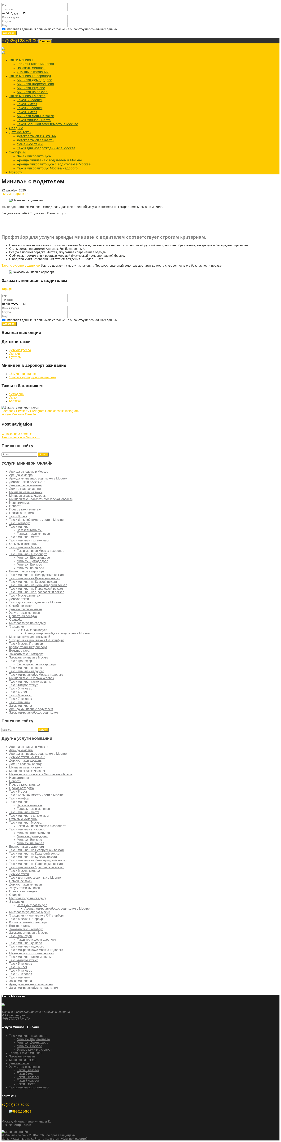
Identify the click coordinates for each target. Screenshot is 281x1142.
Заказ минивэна (20, 705)
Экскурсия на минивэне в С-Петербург (36, 640)
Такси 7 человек (29, 108)
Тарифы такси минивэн (35, 64)
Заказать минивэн (31, 68)
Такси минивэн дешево (25, 667)
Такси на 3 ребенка (17, 433)
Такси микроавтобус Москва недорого (47, 168)
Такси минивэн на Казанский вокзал (34, 578)
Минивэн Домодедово (34, 80)
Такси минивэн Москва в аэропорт (41, 550)
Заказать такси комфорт (26, 654)
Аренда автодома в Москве (28, 471)
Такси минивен (19, 702)
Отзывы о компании (33, 72)
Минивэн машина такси (35, 116)
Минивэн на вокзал (32, 92)
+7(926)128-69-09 (20, 40)
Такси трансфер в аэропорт (36, 664)
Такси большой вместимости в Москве (47, 124)
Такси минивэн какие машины (30, 681)
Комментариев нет (16, 193)
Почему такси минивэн (25, 509)
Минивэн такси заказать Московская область (40, 499)
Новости (16, 172)
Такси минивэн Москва (27, 96)
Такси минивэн (21, 60)
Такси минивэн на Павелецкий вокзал (36, 588)
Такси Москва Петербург (26, 643)
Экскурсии (17, 152)
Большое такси (20, 650)
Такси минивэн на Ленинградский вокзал (38, 585)
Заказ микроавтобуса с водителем (33, 712)
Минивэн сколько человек (27, 495)
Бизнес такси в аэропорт (26, 571)
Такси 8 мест (27, 112)
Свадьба (16, 128)
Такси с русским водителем (21, 265)
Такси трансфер (20, 661)
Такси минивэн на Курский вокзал (33, 581)
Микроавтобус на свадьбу (27, 623)
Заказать (45, 41)
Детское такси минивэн (25, 609)
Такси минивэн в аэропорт (30, 76)
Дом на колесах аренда (25, 488)
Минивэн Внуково (31, 88)
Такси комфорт (19, 523)
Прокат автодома (21, 512)
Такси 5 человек (29, 100)
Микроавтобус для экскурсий (29, 636)
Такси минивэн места (34, 120)
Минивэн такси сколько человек (31, 678)
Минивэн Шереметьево (35, 84)
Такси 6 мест (27, 104)
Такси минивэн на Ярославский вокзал (36, 592)
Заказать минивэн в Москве (29, 657)
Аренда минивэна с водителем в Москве (49, 160)
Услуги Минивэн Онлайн (19, 414)
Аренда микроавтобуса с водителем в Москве (54, 164)
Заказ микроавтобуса (34, 156)
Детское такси (20, 132)
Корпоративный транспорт (28, 647)
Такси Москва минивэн (25, 595)
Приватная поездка (23, 616)
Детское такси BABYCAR (36, 136)
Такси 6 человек (20, 695)
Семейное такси (30, 144)
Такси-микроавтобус (23, 685)
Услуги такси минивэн (24, 612)
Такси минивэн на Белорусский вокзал (36, 574)
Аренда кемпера (21, 475)
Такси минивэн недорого (26, 671)
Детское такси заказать (35, 140)
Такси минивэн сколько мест (29, 540)
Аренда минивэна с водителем (31, 709)
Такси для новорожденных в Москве (46, 148)
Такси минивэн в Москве (21, 437)
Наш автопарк (19, 502)
